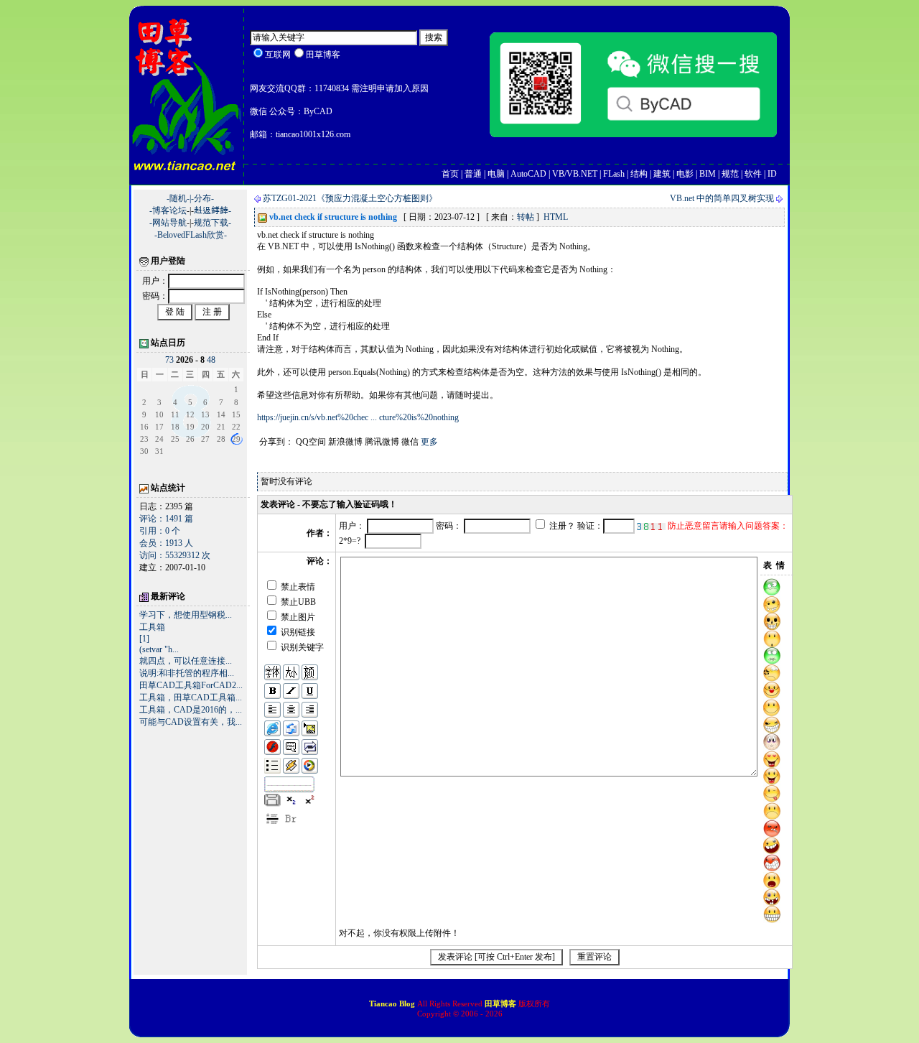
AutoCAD (528, 174)
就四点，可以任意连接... (185, 661)
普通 (473, 174)
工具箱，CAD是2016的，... (190, 710)
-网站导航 (168, 223)
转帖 (525, 217)
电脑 (496, 174)
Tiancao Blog (393, 1003)
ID (772, 174)
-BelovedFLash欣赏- (190, 235)
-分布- (202, 198)
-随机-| (179, 198)
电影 (685, 174)
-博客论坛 (168, 210)
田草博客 (500, 1003)
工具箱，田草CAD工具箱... (190, 697)
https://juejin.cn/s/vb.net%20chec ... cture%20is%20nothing (358, 417)
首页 (450, 174)
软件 (753, 174)
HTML (556, 217)
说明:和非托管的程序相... (186, 673)
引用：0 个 (159, 531)
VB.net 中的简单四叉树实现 (722, 198)
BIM (707, 174)
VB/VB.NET (574, 174)
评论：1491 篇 (166, 519)
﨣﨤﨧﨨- (212, 210)
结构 (639, 174)
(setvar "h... (159, 649)
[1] (144, 639)
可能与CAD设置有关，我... (190, 722)
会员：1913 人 (166, 543)
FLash (614, 174)
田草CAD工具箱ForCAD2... (191, 685)
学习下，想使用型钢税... (185, 615)
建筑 (662, 174)
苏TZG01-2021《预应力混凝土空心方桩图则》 (350, 198)
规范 (730, 174)
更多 (429, 442)
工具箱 (152, 627)
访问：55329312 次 (174, 555)
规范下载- (212, 223)
